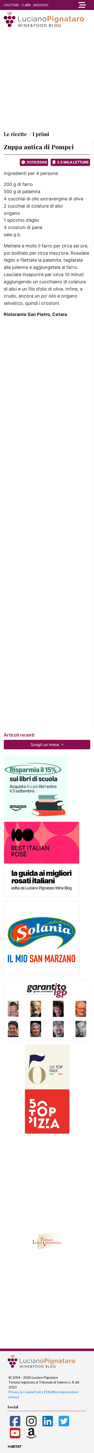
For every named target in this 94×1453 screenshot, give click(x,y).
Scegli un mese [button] (45, 744)
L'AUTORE (11, 5)
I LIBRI (26, 5)
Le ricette (15, 134)
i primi (41, 134)
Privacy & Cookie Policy (26, 1392)
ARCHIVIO (40, 5)
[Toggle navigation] (82, 5)
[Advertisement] (47, 79)
